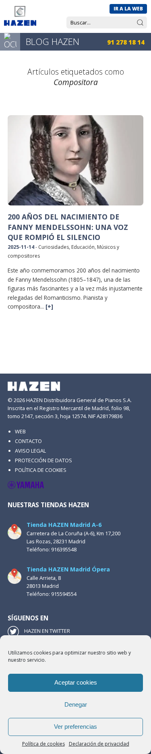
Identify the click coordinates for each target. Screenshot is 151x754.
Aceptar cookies (75, 682)
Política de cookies (43, 743)
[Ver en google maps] (14, 531)
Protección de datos (43, 460)
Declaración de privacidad (99, 743)
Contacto (28, 441)
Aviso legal (30, 450)
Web (20, 431)
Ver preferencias (75, 726)
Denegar (75, 704)
